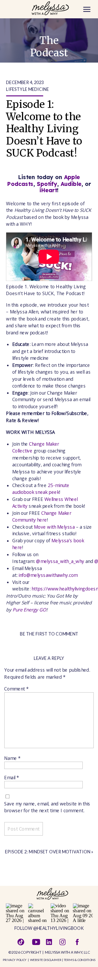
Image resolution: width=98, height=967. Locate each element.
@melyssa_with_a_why (60, 561)
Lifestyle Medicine (27, 89)
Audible (71, 183)
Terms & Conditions (79, 960)
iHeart (48, 190)
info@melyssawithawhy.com (48, 575)
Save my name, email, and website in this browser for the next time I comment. (47, 807)
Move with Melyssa (54, 527)
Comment (16, 689)
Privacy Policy (15, 960)
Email (11, 777)
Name (12, 758)
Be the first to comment (49, 633)
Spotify (47, 183)
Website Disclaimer (46, 960)
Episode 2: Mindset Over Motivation (47, 851)
